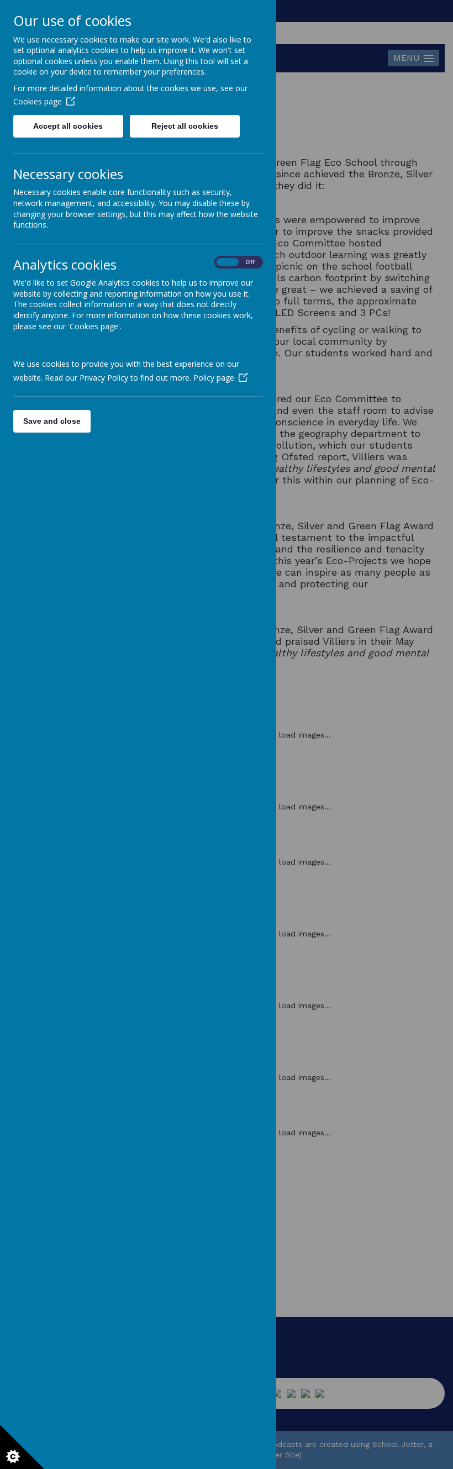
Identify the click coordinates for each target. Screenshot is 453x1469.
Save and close (52, 421)
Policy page (213, 377)
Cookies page (37, 101)
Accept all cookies (68, 126)
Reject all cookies (184, 126)
